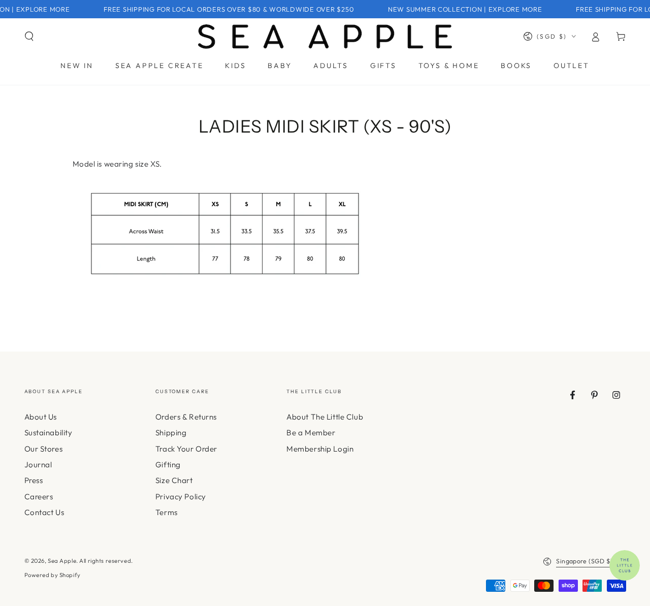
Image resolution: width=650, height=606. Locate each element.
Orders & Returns (186, 417)
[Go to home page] (325, 36)
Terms (166, 512)
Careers (38, 496)
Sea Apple (62, 560)
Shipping (171, 432)
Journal (38, 464)
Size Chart (174, 480)
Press (33, 480)
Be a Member (310, 432)
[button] (29, 36)
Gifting (168, 464)
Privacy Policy (180, 496)
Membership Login (319, 449)
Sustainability (48, 432)
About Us (40, 417)
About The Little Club (324, 417)
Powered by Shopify (52, 575)
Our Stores (43, 449)
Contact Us (44, 512)
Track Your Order (186, 449)
